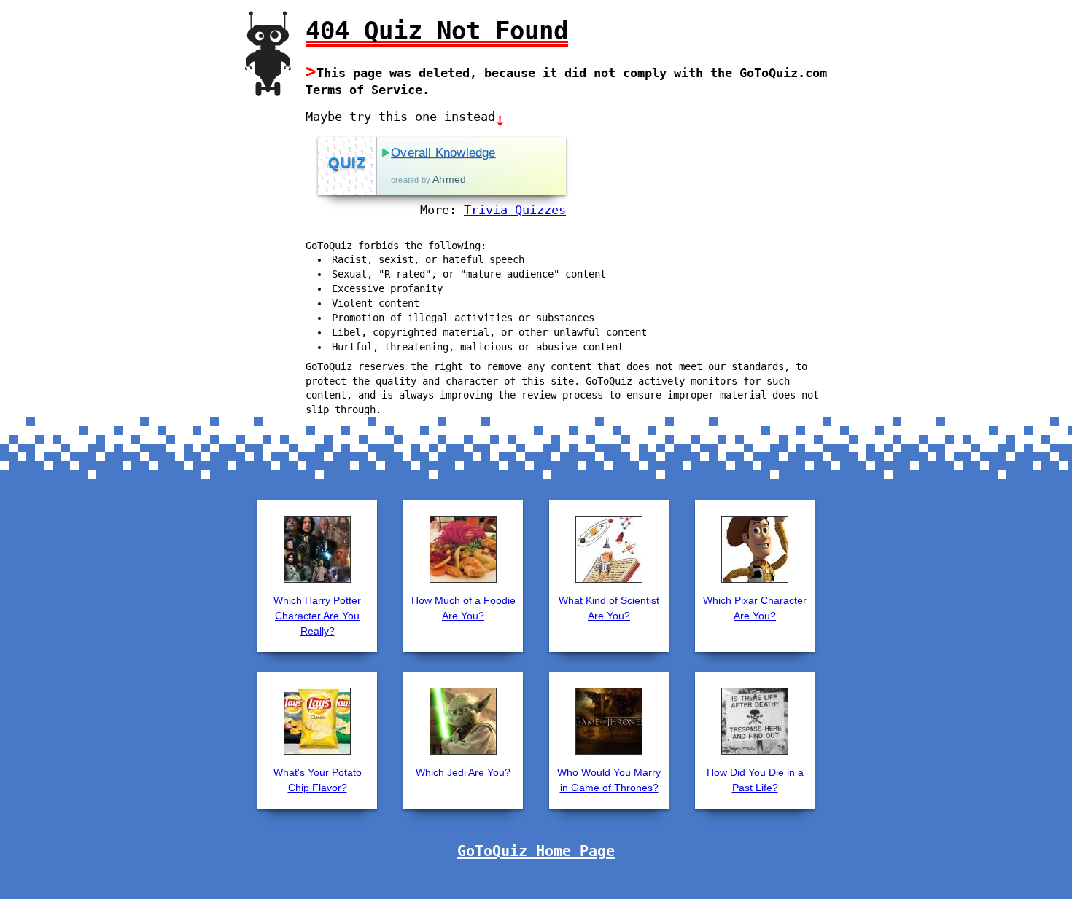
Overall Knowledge (443, 153)
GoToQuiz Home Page (536, 851)
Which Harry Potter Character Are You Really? (317, 615)
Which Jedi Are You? (463, 772)
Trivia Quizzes (515, 210)
